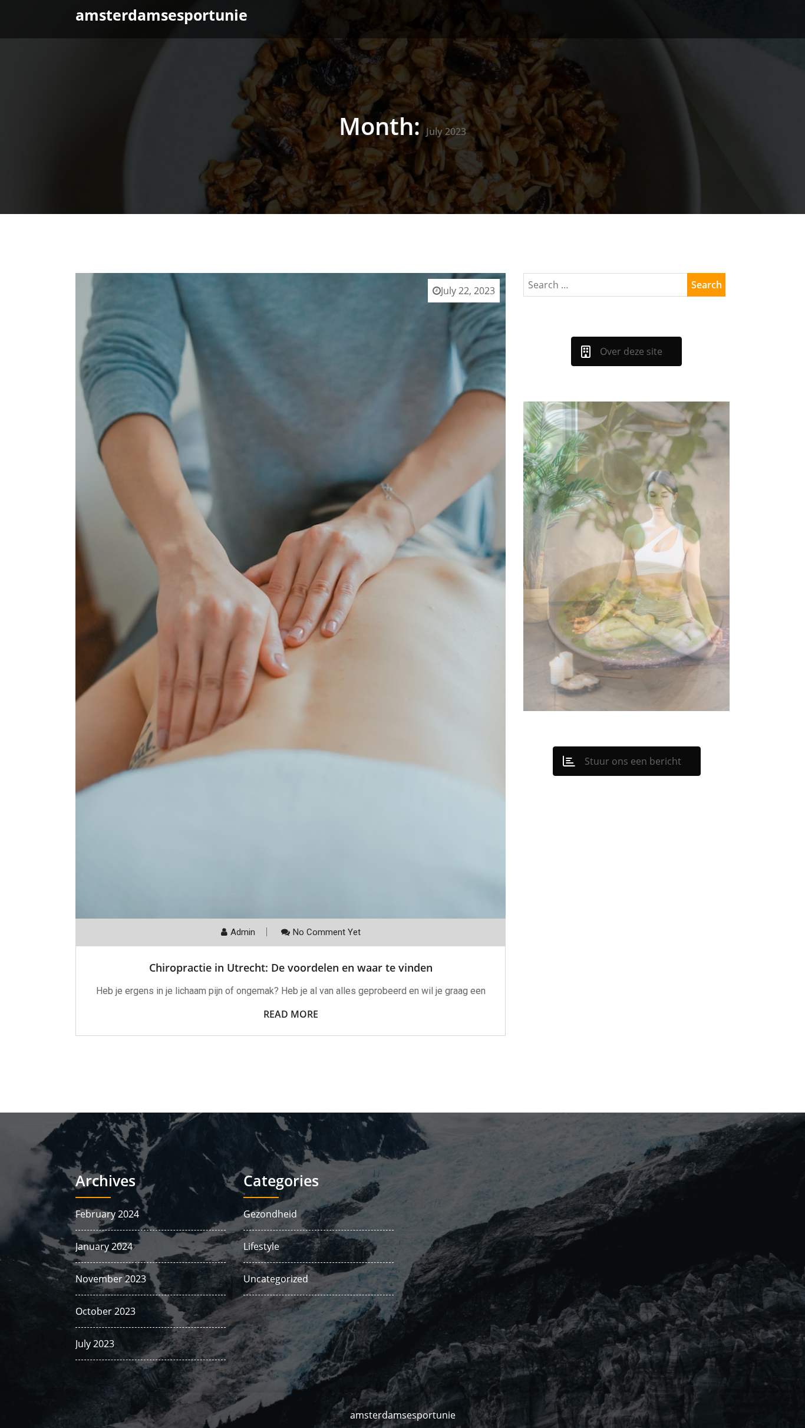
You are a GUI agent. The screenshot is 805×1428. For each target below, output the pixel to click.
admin (242, 932)
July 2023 (94, 1343)
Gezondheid (270, 1213)
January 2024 (104, 1246)
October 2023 (105, 1311)
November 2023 (110, 1278)
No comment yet (327, 932)
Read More (290, 1014)
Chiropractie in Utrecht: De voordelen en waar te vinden (291, 967)
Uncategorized (275, 1278)
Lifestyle (261, 1246)
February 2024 (107, 1213)
